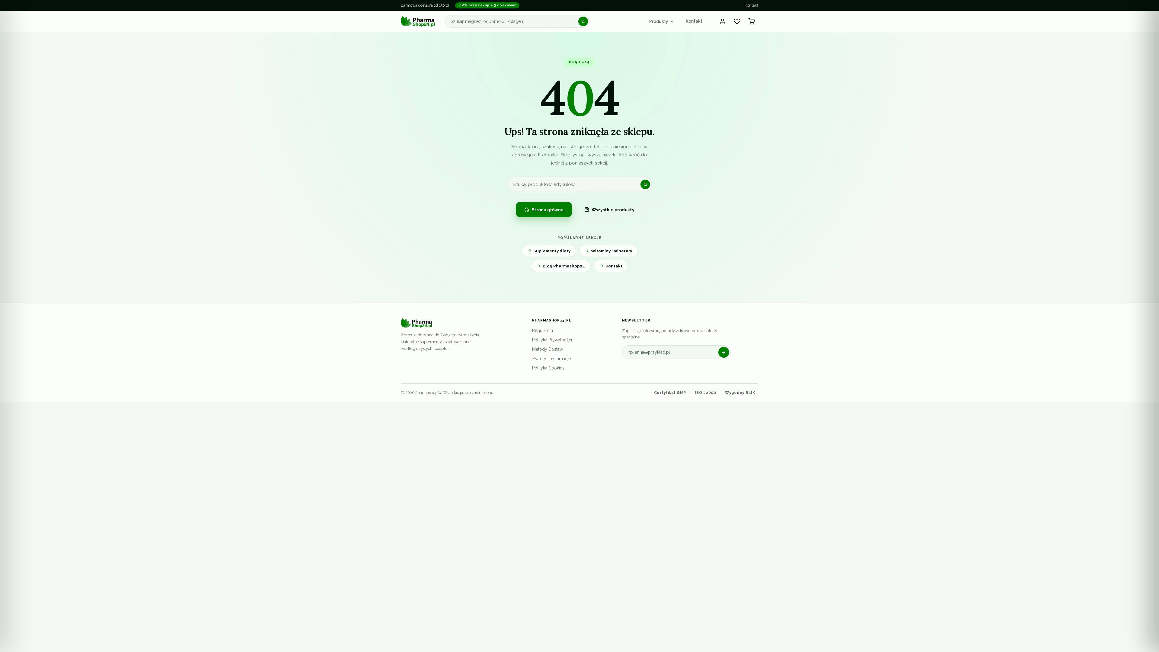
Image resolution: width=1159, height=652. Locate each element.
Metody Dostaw (547, 349)
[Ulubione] (737, 21)
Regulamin (542, 330)
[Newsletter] (723, 352)
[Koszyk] (751, 21)
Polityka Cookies (548, 368)
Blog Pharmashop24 (564, 266)
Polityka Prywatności (552, 339)
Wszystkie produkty (613, 209)
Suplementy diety (551, 250)
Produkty (658, 21)
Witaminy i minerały (611, 250)
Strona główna (548, 209)
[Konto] (722, 21)
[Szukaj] (583, 21)
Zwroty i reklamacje (551, 358)
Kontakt (751, 5)
